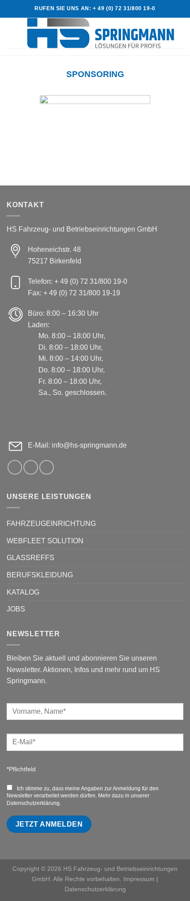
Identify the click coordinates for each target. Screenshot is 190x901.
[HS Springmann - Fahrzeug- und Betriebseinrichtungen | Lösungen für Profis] (100, 33)
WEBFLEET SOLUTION (45, 541)
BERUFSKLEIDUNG (40, 575)
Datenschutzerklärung (95, 889)
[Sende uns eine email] (46, 467)
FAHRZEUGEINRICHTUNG (51, 523)
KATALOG (23, 592)
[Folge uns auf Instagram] (30, 467)
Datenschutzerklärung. (34, 803)
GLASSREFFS (30, 557)
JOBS (16, 609)
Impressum (139, 878)
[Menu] (12, 33)
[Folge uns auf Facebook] (15, 467)
